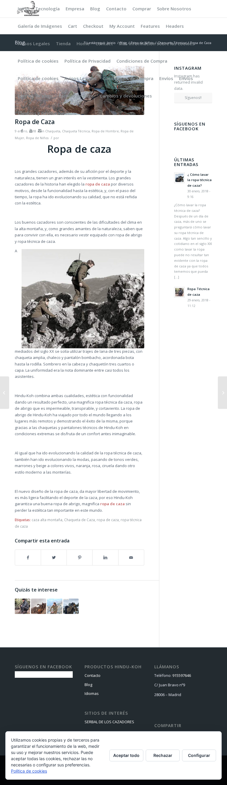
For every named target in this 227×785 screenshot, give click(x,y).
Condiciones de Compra (141, 61)
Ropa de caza (79, 149)
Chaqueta (52, 131)
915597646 (181, 675)
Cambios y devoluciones (126, 96)
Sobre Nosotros (174, 9)
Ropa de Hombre (105, 131)
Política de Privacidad (87, 61)
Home (83, 43)
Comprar (141, 9)
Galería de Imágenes (40, 26)
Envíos (166, 78)
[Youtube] (30, 130)
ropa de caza (97, 184)
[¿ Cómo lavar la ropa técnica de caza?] (71, 606)
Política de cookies (38, 61)
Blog (95, 9)
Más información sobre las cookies (156, 43)
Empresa (75, 9)
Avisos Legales (34, 43)
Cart (72, 26)
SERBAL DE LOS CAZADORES (109, 721)
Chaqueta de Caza (79, 519)
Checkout (93, 26)
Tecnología (47, 9)
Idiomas (92, 693)
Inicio (23, 9)
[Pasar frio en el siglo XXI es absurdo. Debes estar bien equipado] (222, 392)
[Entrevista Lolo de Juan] (38, 606)
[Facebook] (21, 130)
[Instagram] (39, 130)
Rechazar (162, 755)
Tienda (63, 43)
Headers (175, 26)
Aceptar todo (126, 755)
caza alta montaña (47, 519)
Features (150, 26)
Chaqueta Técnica (76, 131)
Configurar (199, 755)
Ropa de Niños (37, 138)
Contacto (116, 9)
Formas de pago (35, 96)
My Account (122, 26)
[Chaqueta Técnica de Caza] (54, 606)
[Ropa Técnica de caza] (22, 606)
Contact (104, 43)
